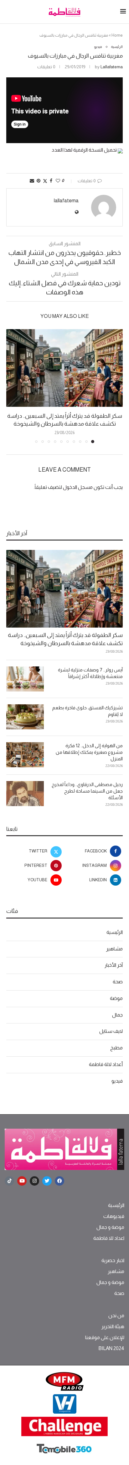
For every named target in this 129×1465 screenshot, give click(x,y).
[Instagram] (34, 1181)
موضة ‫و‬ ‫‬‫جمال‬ (110, 1227)
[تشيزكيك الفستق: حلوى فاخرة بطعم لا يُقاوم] (25, 716)
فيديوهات (113, 1216)
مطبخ (116, 1047)
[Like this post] (58, 180)
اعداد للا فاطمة (108, 1238)
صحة (118, 981)
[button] (11, 385)
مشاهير (114, 948)
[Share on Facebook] (51, 180)
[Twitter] (47, 1181)
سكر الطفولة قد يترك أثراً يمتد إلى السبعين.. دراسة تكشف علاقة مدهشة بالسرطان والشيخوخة (65, 639)
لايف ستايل (111, 1031)
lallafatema (112, 66)
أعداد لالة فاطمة (106, 1064)
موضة (116, 998)
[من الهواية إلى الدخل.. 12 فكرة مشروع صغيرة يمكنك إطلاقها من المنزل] (25, 754)
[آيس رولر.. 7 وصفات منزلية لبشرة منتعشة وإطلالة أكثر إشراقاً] (25, 678)
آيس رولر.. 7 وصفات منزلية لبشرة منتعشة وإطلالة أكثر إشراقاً (90, 673)
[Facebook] (59, 1181)
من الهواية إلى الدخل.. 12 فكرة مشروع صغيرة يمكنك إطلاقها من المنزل (89, 752)
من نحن (116, 1315)
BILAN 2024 (111, 1348)
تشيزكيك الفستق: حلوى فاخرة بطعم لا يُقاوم (87, 711)
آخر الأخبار (114, 965)
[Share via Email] (32, 180)
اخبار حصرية (112, 1260)
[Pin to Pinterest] (38, 180)
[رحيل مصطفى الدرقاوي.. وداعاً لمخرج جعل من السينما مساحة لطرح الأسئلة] (25, 793)
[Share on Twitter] (45, 181)
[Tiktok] (9, 1181)
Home (117, 35)
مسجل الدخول (78, 487)
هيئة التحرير (112, 1326)
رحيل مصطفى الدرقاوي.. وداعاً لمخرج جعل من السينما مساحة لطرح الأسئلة (87, 791)
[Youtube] (22, 1181)
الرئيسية (114, 932)
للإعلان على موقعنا (104, 1337)
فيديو (117, 1081)
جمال (117, 1014)
